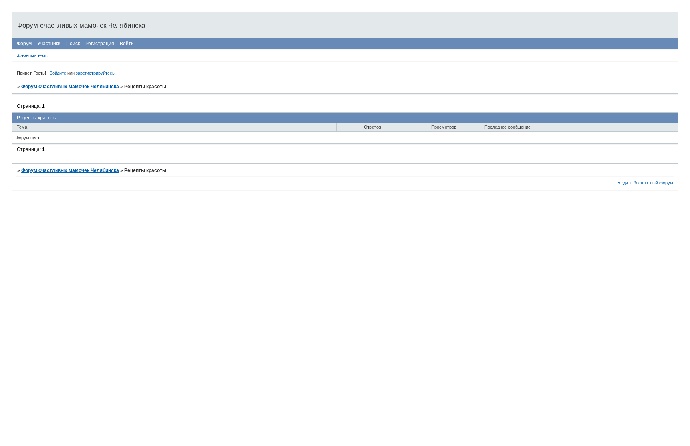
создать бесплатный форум (645, 182)
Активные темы (32, 56)
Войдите (58, 73)
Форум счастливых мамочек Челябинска (70, 86)
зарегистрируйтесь (95, 73)
